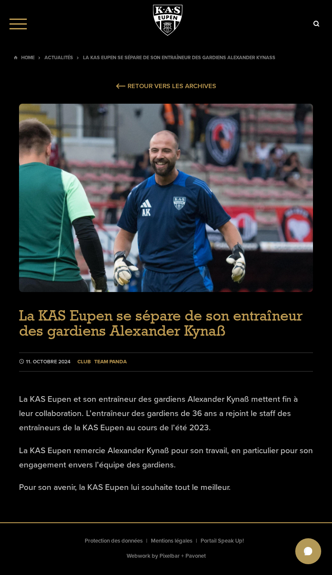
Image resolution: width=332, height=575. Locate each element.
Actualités (59, 57)
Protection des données (114, 540)
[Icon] (316, 23)
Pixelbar (170, 556)
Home (28, 57)
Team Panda (110, 362)
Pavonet (195, 556)
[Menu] (18, 24)
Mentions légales (171, 540)
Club (84, 362)
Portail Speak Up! (222, 540)
